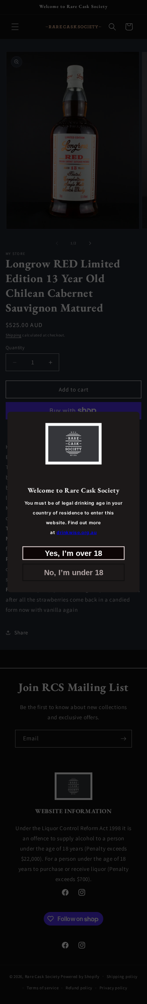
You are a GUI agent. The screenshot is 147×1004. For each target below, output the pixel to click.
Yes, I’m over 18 (73, 553)
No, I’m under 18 (73, 572)
